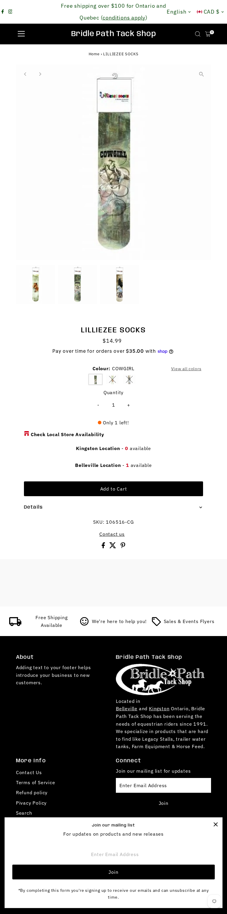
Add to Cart (113, 489)
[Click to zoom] (201, 74)
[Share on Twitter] (113, 546)
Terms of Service (35, 782)
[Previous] (25, 74)
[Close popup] (215, 824)
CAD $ (212, 11)
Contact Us (29, 772)
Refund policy (32, 792)
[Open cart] (208, 34)
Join (163, 803)
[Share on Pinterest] (123, 546)
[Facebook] (2, 12)
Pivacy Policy (31, 803)
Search (24, 813)
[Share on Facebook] (104, 546)
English (176, 11)
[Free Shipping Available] (15, 624)
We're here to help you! (119, 621)
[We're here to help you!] (84, 624)
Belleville (126, 708)
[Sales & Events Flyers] (156, 624)
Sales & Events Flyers (189, 621)
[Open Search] (197, 34)
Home (94, 53)
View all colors (186, 368)
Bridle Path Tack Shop (113, 34)
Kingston (159, 708)
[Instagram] (10, 12)
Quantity (113, 392)
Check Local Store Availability (67, 434)
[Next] (40, 74)
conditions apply (124, 17)
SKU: (98, 522)
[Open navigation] (21, 34)
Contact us (112, 534)
